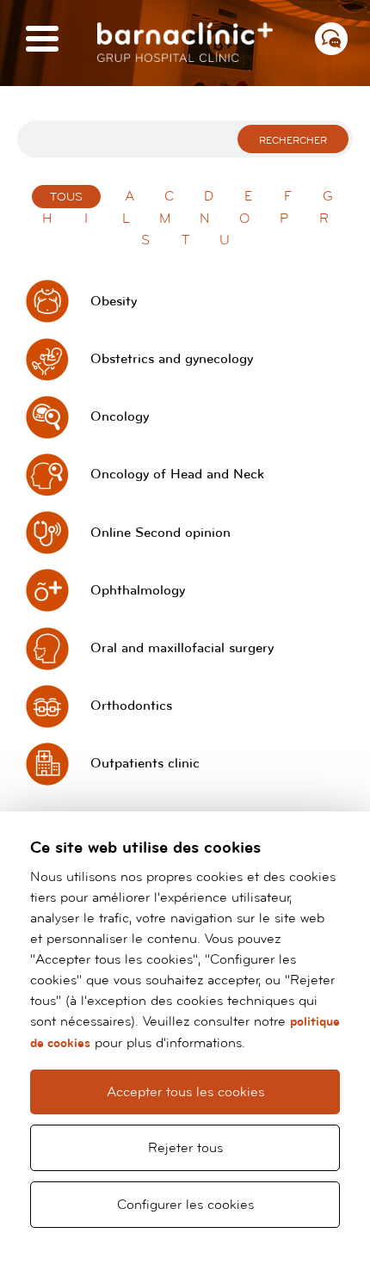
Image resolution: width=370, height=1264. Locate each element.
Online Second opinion (160, 533)
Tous (66, 197)
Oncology (119, 417)
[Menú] (42, 40)
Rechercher (293, 140)
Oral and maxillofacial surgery (182, 648)
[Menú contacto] (331, 38)
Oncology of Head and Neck (177, 474)
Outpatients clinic (145, 763)
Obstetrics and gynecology (171, 359)
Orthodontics (131, 706)
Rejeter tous (185, 1147)
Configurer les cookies (185, 1204)
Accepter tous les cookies (185, 1092)
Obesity (113, 301)
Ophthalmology (137, 591)
